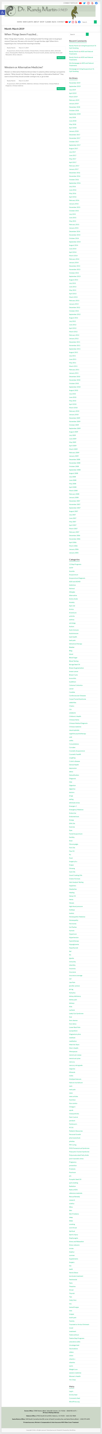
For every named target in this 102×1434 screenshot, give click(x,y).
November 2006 (74, 539)
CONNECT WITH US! (70, 3)
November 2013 (74, 269)
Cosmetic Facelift (75, 754)
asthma (71, 619)
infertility (72, 965)
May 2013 (72, 290)
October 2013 (74, 273)
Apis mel (72, 606)
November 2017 (74, 138)
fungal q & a (73, 861)
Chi (70, 709)
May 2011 (72, 363)
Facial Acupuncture (75, 834)
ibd (70, 951)
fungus (71, 865)
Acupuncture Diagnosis (77, 578)
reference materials (75, 1193)
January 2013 (73, 304)
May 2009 (72, 442)
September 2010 (74, 387)
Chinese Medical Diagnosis (78, 723)
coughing (72, 758)
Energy (71, 820)
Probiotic (72, 1169)
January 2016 (73, 204)
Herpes (71, 903)
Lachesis (72, 1010)
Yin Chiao (72, 1380)
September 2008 (74, 470)
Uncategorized (74, 1345)
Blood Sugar (73, 657)
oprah (71, 1110)
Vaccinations (73, 1348)
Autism (71, 626)
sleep (71, 1217)
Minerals (72, 1072)
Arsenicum (72, 613)
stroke (71, 1248)
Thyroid (72, 1293)
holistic (71, 913)
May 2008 (72, 484)
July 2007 (72, 515)
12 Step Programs (75, 564)
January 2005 (73, 553)
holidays (72, 910)
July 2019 (72, 90)
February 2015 (74, 224)
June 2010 (72, 397)
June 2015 (72, 217)
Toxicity (71, 1321)
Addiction (30, 84)
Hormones (72, 924)
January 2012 (73, 338)
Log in (71, 1391)
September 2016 (74, 183)
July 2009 (72, 435)
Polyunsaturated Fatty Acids (79, 1155)
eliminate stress (74, 803)
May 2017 (72, 159)
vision (71, 1355)
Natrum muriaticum (76, 1082)
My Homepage (74, 63)
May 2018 (72, 124)
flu (70, 854)
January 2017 (73, 169)
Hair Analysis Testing (76, 882)
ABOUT (36, 22)
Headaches (73, 889)
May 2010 (72, 401)
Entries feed (73, 1395)
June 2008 (72, 480)
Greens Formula (74, 879)
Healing (71, 892)
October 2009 (74, 425)
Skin (70, 1210)
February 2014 (74, 259)
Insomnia (72, 968)
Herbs (71, 899)
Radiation (72, 1186)
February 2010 (74, 411)
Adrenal (35, 84)
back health (73, 637)
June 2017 (72, 155)
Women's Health (75, 1376)
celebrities (72, 702)
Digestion (72, 785)
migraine (72, 1069)
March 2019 (73, 97)
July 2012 (72, 321)
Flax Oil (71, 851)
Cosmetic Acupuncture (77, 751)
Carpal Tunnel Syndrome (77, 699)
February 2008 (74, 494)
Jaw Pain (72, 982)
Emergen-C (73, 806)
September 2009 (74, 428)
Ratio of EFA (73, 1190)
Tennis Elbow (73, 1272)
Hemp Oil (72, 896)
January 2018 (73, 131)
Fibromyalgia (73, 844)
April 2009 (72, 446)
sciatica (71, 1203)
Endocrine (72, 813)
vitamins (72, 1362)
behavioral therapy (75, 644)
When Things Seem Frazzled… (21, 34)
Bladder (72, 647)
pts (70, 1176)
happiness (72, 886)
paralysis (72, 1120)
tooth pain (72, 1317)
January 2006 (73, 549)
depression (73, 768)
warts (71, 1366)
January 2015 (73, 228)
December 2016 (74, 173)
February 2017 (74, 166)
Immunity (72, 962)
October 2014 (74, 238)
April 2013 (72, 293)
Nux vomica (73, 1103)
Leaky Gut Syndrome (76, 1013)
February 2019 (74, 100)
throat (71, 1290)
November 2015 (74, 207)
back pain (72, 640)
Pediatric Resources (76, 1131)
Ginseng (72, 868)
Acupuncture (11, 51)
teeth (71, 1269)
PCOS (71, 1127)
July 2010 (72, 394)
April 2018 (72, 128)
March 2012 (73, 331)
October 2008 (74, 466)
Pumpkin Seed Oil (75, 1179)
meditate (72, 1038)
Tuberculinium (74, 1335)
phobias (47, 53)
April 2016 (72, 197)
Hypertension (74, 937)
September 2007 (74, 508)
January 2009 (73, 456)
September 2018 (74, 114)
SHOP (42, 22)
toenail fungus (74, 1307)
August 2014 (73, 245)
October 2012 (74, 311)
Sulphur (72, 1252)
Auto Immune (74, 630)
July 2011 (72, 356)
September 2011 (74, 349)
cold (70, 737)
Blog (70, 651)
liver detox (72, 1024)
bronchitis (72, 678)
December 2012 (74, 307)
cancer (71, 689)
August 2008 (73, 473)
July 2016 (72, 186)
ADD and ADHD (21, 84)
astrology (72, 623)
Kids (70, 1006)
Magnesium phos (75, 1034)
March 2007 (73, 528)
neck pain (72, 1089)
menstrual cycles (74, 1058)
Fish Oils (72, 847)
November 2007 (74, 504)
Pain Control (73, 1117)
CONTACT (61, 22)
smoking (72, 1224)
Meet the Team (74, 1044)
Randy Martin (11, 48)
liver (70, 1017)
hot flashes (73, 927)
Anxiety (26, 51)
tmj (70, 1304)
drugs (71, 796)
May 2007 (72, 522)
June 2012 (72, 325)
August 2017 (73, 148)
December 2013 (74, 266)
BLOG (54, 22)
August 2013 (73, 280)
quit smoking (73, 1183)
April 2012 (72, 328)
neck (70, 1086)
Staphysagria (73, 1238)
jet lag (71, 989)
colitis (71, 740)
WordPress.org (74, 1402)
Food (71, 858)
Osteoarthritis (74, 1114)
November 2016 (74, 176)
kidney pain (73, 1000)
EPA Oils (72, 823)
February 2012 (74, 335)
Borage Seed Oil (74, 664)
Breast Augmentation (76, 668)
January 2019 (73, 103)
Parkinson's (73, 1124)
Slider (71, 1221)
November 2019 (74, 83)
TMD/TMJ (72, 1300)
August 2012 (73, 318)
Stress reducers (17, 54)
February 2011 (74, 369)
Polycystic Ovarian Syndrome (79, 1152)
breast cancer (73, 671)
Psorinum (72, 1172)
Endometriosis (74, 816)
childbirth (72, 713)
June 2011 (72, 359)
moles (71, 1076)
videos (71, 1352)
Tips (70, 1297)
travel (71, 1328)
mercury (72, 1062)
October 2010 (74, 383)
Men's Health (73, 1048)
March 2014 (73, 255)
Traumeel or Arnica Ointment (79, 1324)
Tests (71, 1283)
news (71, 1093)
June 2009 (72, 439)
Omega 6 (72, 1107)
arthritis (72, 616)
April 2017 (72, 162)
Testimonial (73, 1279)
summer (72, 1255)
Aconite (72, 571)
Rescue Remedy (74, 1196)
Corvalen (72, 747)
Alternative (73, 595)
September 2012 (74, 314)
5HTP (71, 568)
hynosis (71, 930)
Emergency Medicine (76, 809)
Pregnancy (72, 1162)
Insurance (72, 972)
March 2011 (73, 366)
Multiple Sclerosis (75, 1079)
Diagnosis (72, 778)
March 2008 (73, 490)
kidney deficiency (75, 996)
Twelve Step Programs (76, 1338)
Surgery (71, 1262)
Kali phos (72, 993)
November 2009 (74, 421)
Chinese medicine (44, 51)
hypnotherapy (74, 941)
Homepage (73, 69)
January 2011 (73, 373)
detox (52, 51)
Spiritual (52, 53)
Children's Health (75, 716)
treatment (72, 1331)
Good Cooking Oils (75, 875)
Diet (70, 782)
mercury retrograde (75, 1065)
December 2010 (74, 376)
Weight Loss (73, 1369)
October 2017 (74, 141)
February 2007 (74, 532)
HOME (19, 22)
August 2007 (73, 511)
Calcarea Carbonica (75, 685)
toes (70, 1310)
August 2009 (73, 432)
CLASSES (48, 22)
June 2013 (72, 287)
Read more (61, 57)
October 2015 (74, 211)
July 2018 (72, 117)
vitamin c (72, 1359)
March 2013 (73, 297)
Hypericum (73, 934)
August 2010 (73, 390)
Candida (72, 692)
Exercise (72, 827)
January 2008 (73, 497)
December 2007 (74, 501)
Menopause (73, 1051)
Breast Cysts (73, 675)
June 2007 (72, 518)
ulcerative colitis (74, 1342)
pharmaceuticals (74, 1138)
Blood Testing (73, 661)
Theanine (72, 1286)
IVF (70, 979)
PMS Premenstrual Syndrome (79, 1148)
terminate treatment (76, 1276)
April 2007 (72, 525)
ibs (70, 955)
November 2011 (74, 345)
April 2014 (72, 252)
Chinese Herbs (34, 51)
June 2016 (72, 190)
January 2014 (73, 262)
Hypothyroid (73, 948)
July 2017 (72, 152)
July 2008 (72, 477)
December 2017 (74, 135)
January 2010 (73, 414)
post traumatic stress (76, 1158)
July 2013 (72, 283)
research (72, 1200)
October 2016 (74, 179)
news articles (73, 1096)
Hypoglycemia (74, 944)
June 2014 (72, 249)
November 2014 (74, 235)
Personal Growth (38, 53)
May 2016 (72, 193)
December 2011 (74, 342)
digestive (72, 789)
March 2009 (73, 449)
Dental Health (74, 765)
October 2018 (74, 110)
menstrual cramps (75, 1055)
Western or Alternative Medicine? (23, 67)
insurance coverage (75, 975)
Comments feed (74, 1398)
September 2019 (74, 86)
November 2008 (74, 463)
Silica (71, 1207)
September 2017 (74, 145)
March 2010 (73, 408)
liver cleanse (73, 1020)
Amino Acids (20, 51)
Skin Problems (74, 1214)
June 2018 (72, 121)
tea (70, 1266)
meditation (73, 1041)
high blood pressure (76, 906)
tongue (71, 1314)
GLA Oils (72, 872)
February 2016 (74, 200)
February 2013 (74, 300)
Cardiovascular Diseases (77, 695)
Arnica (71, 609)
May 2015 (72, 221)
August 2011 (73, 352)
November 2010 (74, 380)
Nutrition (72, 1100)
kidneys (71, 1003)
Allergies (72, 592)
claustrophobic (74, 730)
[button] (2, 12)
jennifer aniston (74, 986)
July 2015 (72, 214)
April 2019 (72, 93)
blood (71, 654)
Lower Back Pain (74, 1027)
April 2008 (72, 487)
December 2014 (74, 231)
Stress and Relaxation (76, 1241)
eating (71, 799)
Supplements (73, 1259)
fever (71, 841)
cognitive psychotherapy (77, 733)
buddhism (72, 682)
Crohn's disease (74, 761)
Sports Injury (73, 1234)
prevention (73, 1165)
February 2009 (74, 452)
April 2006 (72, 542)
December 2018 (74, 107)
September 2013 (74, 276)
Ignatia (71, 958)
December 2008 (74, 459)
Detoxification (74, 775)
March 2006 (73, 546)
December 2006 (74, 535)
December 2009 (74, 418)
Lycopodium (73, 1031)
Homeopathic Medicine (17, 53)
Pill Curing (72, 1145)
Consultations (74, 744)
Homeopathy (29, 53)
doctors (71, 792)
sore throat (73, 1228)
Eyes (70, 830)
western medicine (75, 1373)
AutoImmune (73, 633)
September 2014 (74, 242)
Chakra (71, 706)
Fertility (72, 837)
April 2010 (72, 404)
